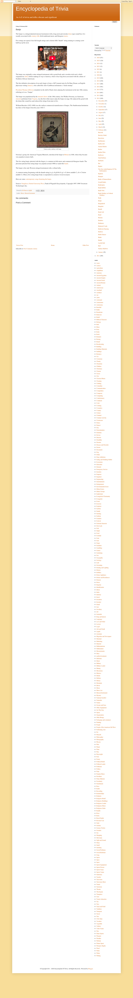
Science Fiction (100, 828)
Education (99, 464)
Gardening (99, 553)
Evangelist (99, 499)
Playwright (99, 754)
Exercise (98, 504)
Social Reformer (101, 852)
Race (97, 786)
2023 (98, 66)
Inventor (98, 602)
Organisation (100, 715)
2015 (98, 89)
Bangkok (100, 206)
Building (98, 346)
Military (98, 663)
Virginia (34, 99)
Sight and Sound (101, 840)
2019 (98, 78)
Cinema (98, 371)
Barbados (101, 161)
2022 (98, 69)
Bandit (100, 209)
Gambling (99, 548)
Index (98, 592)
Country (98, 410)
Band (99, 215)
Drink (98, 455)
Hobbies (98, 572)
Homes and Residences (103, 577)
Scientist (98, 830)
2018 (98, 81)
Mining (98, 668)
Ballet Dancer (102, 234)
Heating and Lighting (102, 568)
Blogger (90, 969)
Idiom (98, 590)
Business (98, 354)
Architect (99, 292)
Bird (97, 324)
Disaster (98, 442)
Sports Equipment (101, 865)
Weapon (98, 936)
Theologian (99, 892)
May (99, 121)
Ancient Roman (100, 283)
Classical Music (100, 378)
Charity (98, 361)
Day (97, 428)
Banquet (100, 176)
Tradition (99, 909)
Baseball (98, 307)
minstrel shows (43, 96)
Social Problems (101, 850)
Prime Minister (100, 779)
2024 (98, 63)
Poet (97, 757)
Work (98, 951)
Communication (100, 388)
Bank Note (101, 190)
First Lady (99, 526)
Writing (98, 956)
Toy (97, 901)
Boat (97, 329)
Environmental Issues (102, 486)
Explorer (98, 506)
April (100, 124)
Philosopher (99, 737)
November (101, 104)
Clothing (98, 383)
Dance (98, 423)
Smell (98, 845)
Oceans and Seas (101, 705)
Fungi (98, 543)
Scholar (98, 825)
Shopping (99, 835)
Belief (98, 317)
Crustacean (99, 420)
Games (98, 550)
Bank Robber (102, 188)
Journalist (99, 614)
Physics (98, 742)
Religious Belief (101, 798)
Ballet (100, 237)
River (97, 813)
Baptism (100, 174)
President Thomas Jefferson (25, 90)
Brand (98, 342)
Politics (98, 769)
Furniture (99, 545)
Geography (99, 558)
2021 (98, 72)
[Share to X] (40, 191)
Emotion (98, 472)
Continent (99, 400)
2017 (98, 84)
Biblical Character (101, 319)
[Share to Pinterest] (44, 191)
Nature (98, 703)
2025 (98, 60)
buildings (99, 351)
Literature (99, 634)
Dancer (98, 425)
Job (97, 612)
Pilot (97, 744)
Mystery (98, 695)
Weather (98, 938)
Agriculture (99, 268)
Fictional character (101, 523)
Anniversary (99, 288)
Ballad (100, 240)
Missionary (99, 671)
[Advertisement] (13, 977)
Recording (99, 791)
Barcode (100, 132)
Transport (99, 911)
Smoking (99, 847)
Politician (99, 766)
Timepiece (99, 894)
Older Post (86, 245)
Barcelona (101, 138)
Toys (97, 904)
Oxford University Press (36, 183)
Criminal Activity (101, 418)
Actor (98, 263)
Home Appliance (101, 575)
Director (98, 437)
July (99, 115)
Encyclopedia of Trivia (42, 9)
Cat (97, 356)
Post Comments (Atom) (30, 249)
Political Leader (100, 764)
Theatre (98, 889)
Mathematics (100, 649)
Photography (100, 739)
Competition (99, 391)
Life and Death (100, 629)
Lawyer (98, 624)
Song (97, 855)
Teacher (98, 877)
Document (99, 450)
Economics (99, 462)
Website (98, 941)
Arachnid (99, 290)
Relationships (100, 793)
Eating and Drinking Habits (104, 459)
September (101, 109)
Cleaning (99, 381)
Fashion (98, 516)
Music (22, 193)
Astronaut (99, 300)
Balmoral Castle (102, 226)
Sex (97, 833)
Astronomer (99, 302)
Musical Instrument (30, 193)
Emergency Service (101, 469)
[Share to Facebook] (42, 191)
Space (98, 857)
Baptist (100, 166)
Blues (98, 327)
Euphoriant (99, 494)
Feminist (98, 518)
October (100, 107)
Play (97, 752)
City (97, 376)
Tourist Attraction (101, 899)
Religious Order (100, 808)
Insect (98, 597)
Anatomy (99, 273)
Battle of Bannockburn (104, 179)
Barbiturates (101, 141)
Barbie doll (101, 144)
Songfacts (25, 183)
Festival (98, 521)
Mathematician (100, 646)
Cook (98, 403)
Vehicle (98, 926)
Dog (97, 452)
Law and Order (100, 622)
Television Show (101, 882)
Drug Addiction (100, 457)
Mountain (99, 683)
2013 (98, 95)
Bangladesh (101, 203)
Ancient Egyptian (101, 275)
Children (98, 366)
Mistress (98, 673)
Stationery (99, 874)
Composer (99, 393)
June (99, 118)
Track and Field (100, 906)
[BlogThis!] (38, 191)
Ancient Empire (100, 278)
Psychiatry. (99, 781)
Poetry (98, 759)
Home (53, 245)
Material (98, 644)
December (101, 101)
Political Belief (100, 762)
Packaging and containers (103, 720)
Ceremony (99, 359)
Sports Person (100, 867)
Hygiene (98, 585)
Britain (66, 154)
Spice (98, 860)
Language (99, 619)
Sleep (98, 843)
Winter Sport (100, 943)
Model (98, 676)
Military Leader (100, 666)
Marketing (99, 641)
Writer (98, 953)
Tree (97, 916)
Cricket (98, 413)
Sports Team (100, 870)
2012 (98, 98)
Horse (98, 582)
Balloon (100, 232)
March (100, 127)
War (97, 931)
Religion (98, 796)
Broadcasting (100, 344)
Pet (97, 732)
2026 (98, 57)
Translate (107, 50)
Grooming (99, 565)
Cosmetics (99, 408)
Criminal (98, 415)
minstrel (18, 99)
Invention (99, 599)
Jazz (97, 607)
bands (66, 163)
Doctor (98, 447)
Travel (98, 914)
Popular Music (100, 774)
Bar (99, 163)
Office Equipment (101, 708)
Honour (98, 580)
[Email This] (37, 191)
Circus (98, 373)
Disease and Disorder (102, 445)
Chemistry (99, 364)
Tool (97, 897)
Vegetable (99, 924)
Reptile (98, 811)
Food (97, 533)
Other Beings (100, 717)
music (66, 36)
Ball (99, 246)
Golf (97, 563)
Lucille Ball (101, 243)
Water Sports (100, 933)
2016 (98, 87)
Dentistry (99, 432)
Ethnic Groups (100, 491)
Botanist (98, 337)
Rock (97, 816)
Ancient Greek (100, 280)
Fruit (97, 538)
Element (98, 467)
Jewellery (99, 609)
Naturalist (99, 700)
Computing (99, 396)
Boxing (98, 339)
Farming (98, 513)
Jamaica (30, 85)
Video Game (100, 928)
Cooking (98, 405)
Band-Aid (101, 212)
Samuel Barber (102, 146)
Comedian (99, 386)
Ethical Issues (100, 489)
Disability (99, 440)
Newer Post (19, 245)
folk (38, 36)
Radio (98, 789)
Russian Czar (100, 820)
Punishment (99, 784)
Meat (97, 653)
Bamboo (100, 220)
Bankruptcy (101, 185)
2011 (98, 256)
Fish (97, 528)
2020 (98, 75)
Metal (98, 661)
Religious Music (101, 806)
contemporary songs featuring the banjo (38, 179)
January (100, 252)
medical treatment (101, 656)
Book (98, 334)
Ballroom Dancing (103, 229)
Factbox (98, 509)
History (98, 570)
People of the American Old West (106, 727)
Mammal (98, 639)
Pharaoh (98, 735)
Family (98, 511)
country (33, 36)
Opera (98, 712)
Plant (97, 749)
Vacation (98, 921)
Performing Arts (100, 730)
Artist (98, 297)
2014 (98, 92)
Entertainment (100, 482)
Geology (98, 560)
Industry (98, 595)
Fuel (97, 540)
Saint (97, 823)
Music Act (99, 690)
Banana (100, 217)
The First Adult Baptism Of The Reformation (107, 170)
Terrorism (99, 887)
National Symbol (101, 698)
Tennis (98, 884)
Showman (99, 838)
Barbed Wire (101, 152)
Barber (100, 149)
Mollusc (98, 678)
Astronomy (99, 305)
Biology (98, 322)
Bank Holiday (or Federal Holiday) (105, 194)
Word (98, 948)
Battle (98, 310)
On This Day (100, 710)
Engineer (99, 477)
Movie (98, 685)
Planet (98, 747)
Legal (98, 626)
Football (98, 536)
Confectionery (100, 398)
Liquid (98, 631)
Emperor (98, 474)
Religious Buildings (102, 801)
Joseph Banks (102, 182)
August (100, 112)
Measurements (100, 651)
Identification (100, 587)
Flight (98, 531)
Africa (26, 76)
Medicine (99, 658)
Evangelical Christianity (103, 496)
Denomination (100, 430)
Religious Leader (101, 803)
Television (99, 879)
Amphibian (99, 270)
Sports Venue (100, 872)
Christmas (99, 369)
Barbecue (101, 155)
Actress (98, 265)
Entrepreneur (100, 484)
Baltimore (101, 223)
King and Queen (101, 617)
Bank (99, 198)
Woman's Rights (101, 946)
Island (98, 604)
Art (97, 295)
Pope (97, 771)
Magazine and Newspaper (103, 636)
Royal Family (100, 818)
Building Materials (101, 349)
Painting (98, 722)
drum (70, 34)
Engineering (99, 479)
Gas (97, 555)
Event (98, 501)
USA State (99, 919)
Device (98, 435)
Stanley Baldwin (103, 248)
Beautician (99, 312)
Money (98, 681)
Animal (98, 285)
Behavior (99, 315)
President (99, 776)
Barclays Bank (102, 135)
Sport (97, 862)
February (101, 130)
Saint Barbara (102, 158)
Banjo (100, 201)
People (98, 725)
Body (98, 332)
